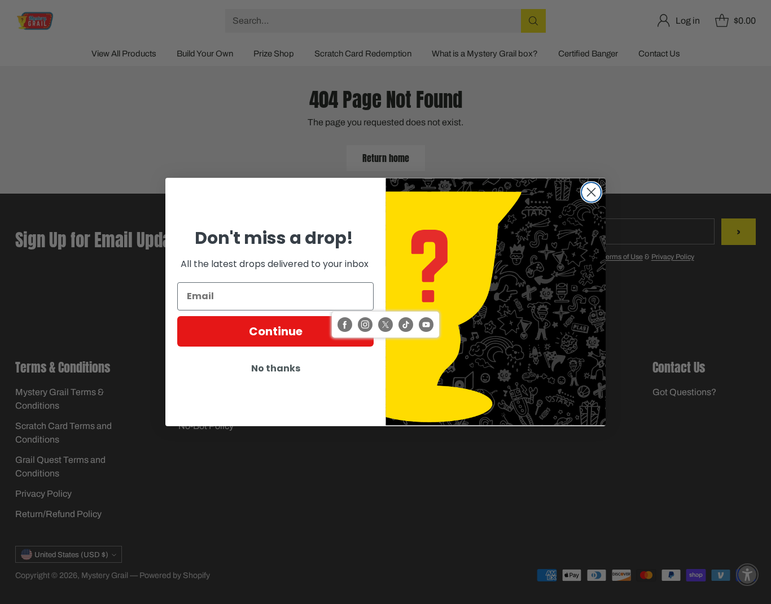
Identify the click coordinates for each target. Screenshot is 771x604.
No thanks (275, 368)
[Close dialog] (591, 192)
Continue (276, 331)
